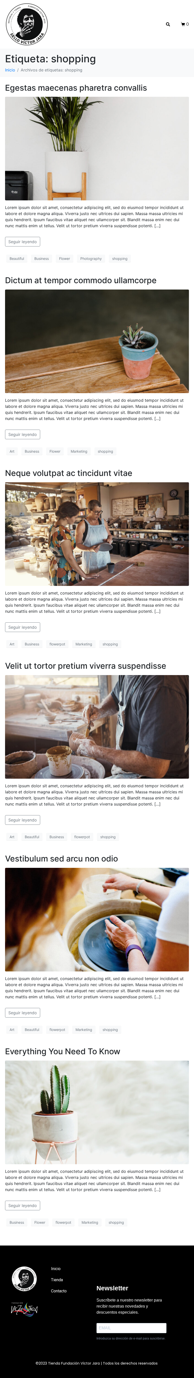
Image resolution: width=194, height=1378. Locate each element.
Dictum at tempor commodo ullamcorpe (81, 280)
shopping (120, 258)
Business (41, 258)
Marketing (79, 451)
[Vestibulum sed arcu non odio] (97, 919)
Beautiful (17, 258)
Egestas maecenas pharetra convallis (76, 88)
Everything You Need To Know (62, 1051)
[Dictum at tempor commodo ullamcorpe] (97, 340)
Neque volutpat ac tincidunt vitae (68, 473)
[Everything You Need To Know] (97, 1112)
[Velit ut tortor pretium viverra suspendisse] (97, 726)
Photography (91, 258)
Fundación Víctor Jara (80, 1363)
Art (12, 451)
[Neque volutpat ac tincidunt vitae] (97, 533)
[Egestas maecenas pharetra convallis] (97, 148)
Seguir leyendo (22, 241)
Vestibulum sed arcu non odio (61, 859)
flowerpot (57, 644)
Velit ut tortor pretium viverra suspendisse (85, 666)
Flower (64, 258)
